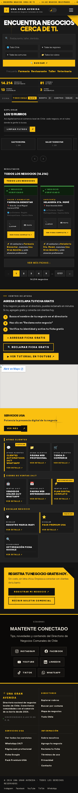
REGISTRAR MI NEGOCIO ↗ (31, 592)
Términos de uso (50, 754)
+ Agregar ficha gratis (26, 337)
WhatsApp (53, 672)
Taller (52, 71)
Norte (45, 98)
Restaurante (39, 71)
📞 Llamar (13, 225)
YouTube (28, 662)
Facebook (56, 651)
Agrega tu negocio (51, 743)
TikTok (27, 672)
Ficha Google (12, 754)
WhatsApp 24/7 (14, 743)
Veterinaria (64, 71)
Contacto (46, 765)
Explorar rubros (50, 700)
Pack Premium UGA (16, 760)
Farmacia (24, 71)
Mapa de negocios (51, 711)
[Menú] (71, 10)
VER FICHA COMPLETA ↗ (21, 235)
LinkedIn (54, 662)
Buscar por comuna (52, 706)
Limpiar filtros (17, 129)
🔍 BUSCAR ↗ (39, 63)
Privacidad (47, 760)
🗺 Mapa (28, 225)
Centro (63, 98)
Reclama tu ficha (50, 749)
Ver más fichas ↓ (39, 263)
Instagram (27, 651)
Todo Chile (24, 98)
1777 (60, 273)
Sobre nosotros (50, 738)
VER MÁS (12, 428)
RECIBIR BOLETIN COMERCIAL (31, 601)
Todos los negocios (21, 181)
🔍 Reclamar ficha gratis (28, 347)
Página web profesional (18, 749)
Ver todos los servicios (18, 738)
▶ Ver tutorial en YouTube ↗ (31, 356)
